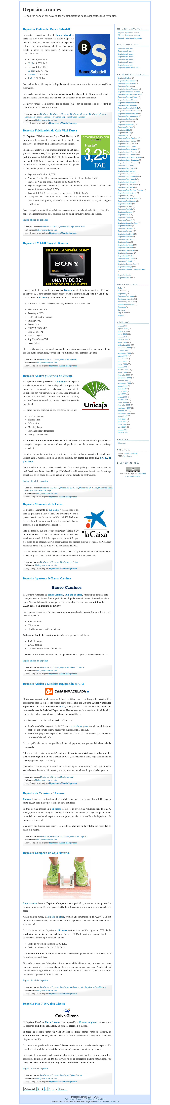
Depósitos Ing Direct (126, 234)
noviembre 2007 (124, 408)
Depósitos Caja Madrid (126, 182)
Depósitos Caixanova (126, 165)
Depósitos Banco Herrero (127, 100)
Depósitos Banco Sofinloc (128, 114)
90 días (31, 71)
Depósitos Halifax (125, 226)
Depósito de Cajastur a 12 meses (43, 793)
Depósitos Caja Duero (126, 168)
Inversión (121, 310)
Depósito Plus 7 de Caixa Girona (44, 1003)
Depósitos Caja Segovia (127, 193)
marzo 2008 (122, 397)
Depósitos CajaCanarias (127, 201)
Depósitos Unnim (124, 275)
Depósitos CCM (124, 217)
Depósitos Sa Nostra (125, 256)
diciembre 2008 (124, 375)
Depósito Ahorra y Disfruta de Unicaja (48, 375)
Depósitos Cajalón (125, 204)
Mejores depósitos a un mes (128, 32)
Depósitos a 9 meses (125, 62)
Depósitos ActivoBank (126, 81)
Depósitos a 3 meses (98, 114)
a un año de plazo (79, 726)
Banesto (68, 290)
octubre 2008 (123, 381)
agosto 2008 (123, 386)
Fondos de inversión (126, 299)
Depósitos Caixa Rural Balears (129, 157)
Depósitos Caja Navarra (95, 987)
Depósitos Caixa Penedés (127, 152)
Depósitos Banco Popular (127, 105)
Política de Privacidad (95, 1099)
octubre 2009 (123, 350)
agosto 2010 (123, 328)
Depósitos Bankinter (125, 124)
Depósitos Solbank (125, 261)
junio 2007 (122, 421)
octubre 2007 (123, 411)
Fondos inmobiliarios (126, 304)
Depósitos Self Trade (126, 258)
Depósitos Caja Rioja (126, 187)
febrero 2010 (123, 339)
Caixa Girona (52, 1022)
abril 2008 (122, 394)
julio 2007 (122, 419)
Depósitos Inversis (125, 237)
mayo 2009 (122, 364)
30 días (31, 63)
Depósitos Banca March (127, 83)
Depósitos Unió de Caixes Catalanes (131, 269)
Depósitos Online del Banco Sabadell (46, 29)
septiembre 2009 (124, 353)
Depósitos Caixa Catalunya (128, 138)
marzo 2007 (122, 430)
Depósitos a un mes (52, 117)
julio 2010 (122, 331)
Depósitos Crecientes (126, 296)
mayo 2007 (122, 424)
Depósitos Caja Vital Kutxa (72, 226)
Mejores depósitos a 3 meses (129, 35)
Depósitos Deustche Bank (127, 223)
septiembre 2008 (124, 383)
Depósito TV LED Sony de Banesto (45, 243)
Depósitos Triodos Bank (127, 264)
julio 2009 (122, 359)
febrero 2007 (123, 432)
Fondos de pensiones (126, 302)
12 (106, 458)
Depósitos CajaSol (125, 209)
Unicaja (61, 381)
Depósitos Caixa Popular (127, 154)
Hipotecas (122, 307)
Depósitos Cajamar (125, 207)
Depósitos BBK (124, 130)
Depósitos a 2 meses (79, 114)
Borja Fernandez (131, 453)
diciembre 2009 (124, 345)
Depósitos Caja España (126, 171)
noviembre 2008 (124, 378)
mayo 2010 (122, 334)
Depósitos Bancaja (125, 86)
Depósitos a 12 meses (59, 114)
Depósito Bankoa (124, 78)
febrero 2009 (123, 370)
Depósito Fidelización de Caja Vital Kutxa (50, 130)
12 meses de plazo (55, 917)
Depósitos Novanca (125, 247)
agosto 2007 (123, 416)
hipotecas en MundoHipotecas (63, 123)
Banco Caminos (55, 595)
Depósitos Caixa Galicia (127, 141)
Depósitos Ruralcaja (125, 253)
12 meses (43, 297)
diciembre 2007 (124, 405)
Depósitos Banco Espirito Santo (130, 94)
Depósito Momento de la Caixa (42, 504)
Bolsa (120, 288)
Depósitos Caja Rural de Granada (130, 190)
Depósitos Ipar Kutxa (126, 239)
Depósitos (44, 114)
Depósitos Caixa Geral (126, 144)
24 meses (62, 930)
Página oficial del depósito (35, 220)
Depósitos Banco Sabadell (73, 117)
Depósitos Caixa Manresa (127, 149)
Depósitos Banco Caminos (72, 667)
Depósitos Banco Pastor (127, 103)
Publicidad (70, 1099)
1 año (30, 78)
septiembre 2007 (124, 413)
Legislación (122, 313)
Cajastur (27, 799)
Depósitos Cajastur (78, 836)
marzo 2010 (122, 337)
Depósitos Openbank (126, 250)
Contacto (80, 1099)
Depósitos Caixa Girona (71, 1075)
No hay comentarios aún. (46, 120)
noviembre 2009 (124, 348)
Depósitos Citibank (125, 220)
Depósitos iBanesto (125, 228)
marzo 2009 (122, 367)
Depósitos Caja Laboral (127, 179)
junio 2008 (122, 391)
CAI (62, 706)
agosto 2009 (123, 356)
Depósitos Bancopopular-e (128, 116)
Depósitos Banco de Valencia (129, 92)
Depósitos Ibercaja (125, 231)
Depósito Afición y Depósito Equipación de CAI (53, 683)
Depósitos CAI (66, 777)
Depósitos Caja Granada (127, 174)
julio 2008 (122, 389)
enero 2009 (122, 372)
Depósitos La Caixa (69, 562)
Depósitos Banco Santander (128, 111)
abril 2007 (122, 427)
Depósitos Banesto (68, 359)
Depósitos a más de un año (72, 987)
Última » (62, 1089)
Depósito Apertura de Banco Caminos (47, 578)
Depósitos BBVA (124, 133)
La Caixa (54, 510)
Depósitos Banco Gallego (127, 97)
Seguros (121, 315)
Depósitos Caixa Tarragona (128, 160)
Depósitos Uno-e (124, 278)
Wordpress (127, 456)
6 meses (31, 74)
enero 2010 (122, 342)
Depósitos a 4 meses (125, 57)
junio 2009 (122, 361)
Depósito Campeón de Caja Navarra (46, 852)
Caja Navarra (30, 903)
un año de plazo (74, 595)
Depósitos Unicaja (42, 490)
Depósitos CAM (124, 215)
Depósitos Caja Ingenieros (128, 176)
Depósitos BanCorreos (126, 119)
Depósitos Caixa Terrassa (127, 163)
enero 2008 (122, 402)
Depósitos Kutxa (124, 242)
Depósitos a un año (125, 65)
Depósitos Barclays (125, 127)
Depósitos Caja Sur (125, 196)
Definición (122, 291)
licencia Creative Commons (106, 1101)
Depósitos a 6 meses (33, 117)
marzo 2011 (122, 326)
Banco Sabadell (64, 35)
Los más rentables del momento (130, 38)
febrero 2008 (123, 400)
